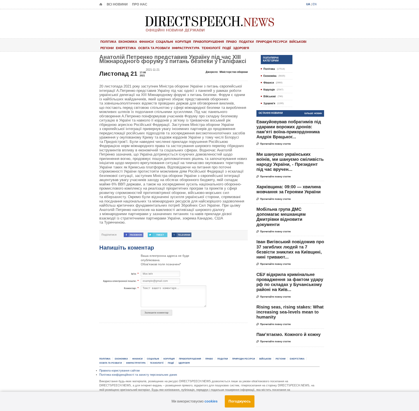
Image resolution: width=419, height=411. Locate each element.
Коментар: (130, 288)
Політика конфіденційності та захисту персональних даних (138, 374)
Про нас (139, 4)
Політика (108, 41)
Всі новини (117, 4)
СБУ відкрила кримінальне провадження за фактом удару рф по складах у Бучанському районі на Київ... (289, 282)
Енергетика (126, 48)
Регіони (107, 48)
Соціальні (164, 41)
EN (314, 4)
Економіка (127, 41)
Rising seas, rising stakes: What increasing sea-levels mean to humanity (290, 312)
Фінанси (146, 41)
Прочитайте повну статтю (273, 143)
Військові (297, 41)
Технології (211, 48)
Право (231, 41)
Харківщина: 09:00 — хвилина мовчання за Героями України (288, 189)
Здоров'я (241, 48)
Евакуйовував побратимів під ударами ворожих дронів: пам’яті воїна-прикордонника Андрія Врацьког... (288, 129)
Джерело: (227, 72)
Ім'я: (133, 274)
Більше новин (313, 113)
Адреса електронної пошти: (119, 281)
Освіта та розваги (154, 48)
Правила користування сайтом (119, 370)
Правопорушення (208, 41)
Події (226, 48)
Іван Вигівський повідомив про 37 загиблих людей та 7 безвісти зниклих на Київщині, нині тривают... (290, 249)
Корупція (183, 41)
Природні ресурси (271, 41)
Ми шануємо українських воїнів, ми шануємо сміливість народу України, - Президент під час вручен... (290, 162)
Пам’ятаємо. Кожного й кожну (288, 334)
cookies (211, 401)
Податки (246, 41)
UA (308, 4)
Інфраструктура (185, 48)
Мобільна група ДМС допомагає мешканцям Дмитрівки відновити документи (281, 217)
